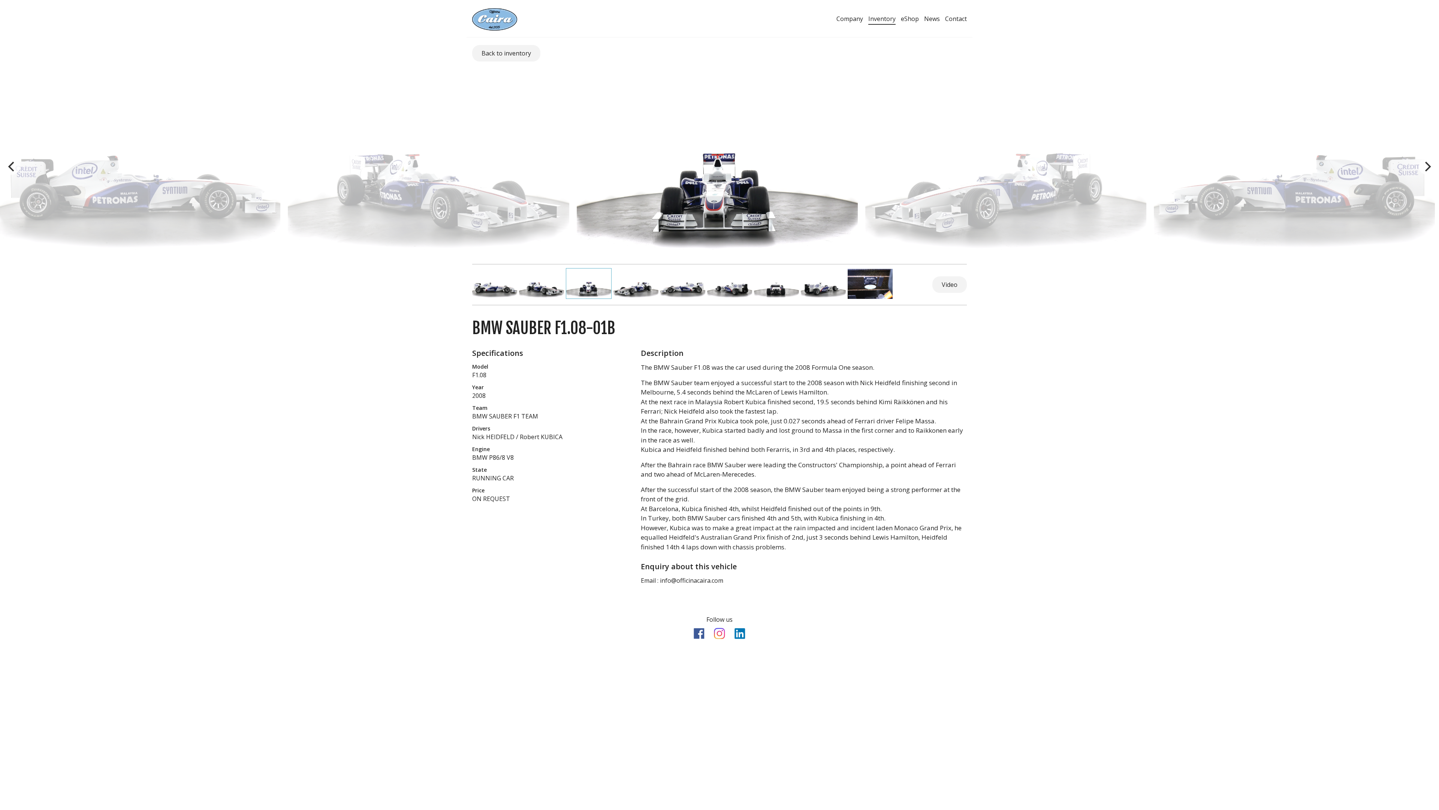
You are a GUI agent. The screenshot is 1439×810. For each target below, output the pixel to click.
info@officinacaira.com (691, 580)
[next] (1427, 166)
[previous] (12, 166)
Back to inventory (506, 53)
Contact (956, 19)
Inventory (882, 19)
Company (849, 19)
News (932, 19)
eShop (910, 19)
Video (949, 284)
